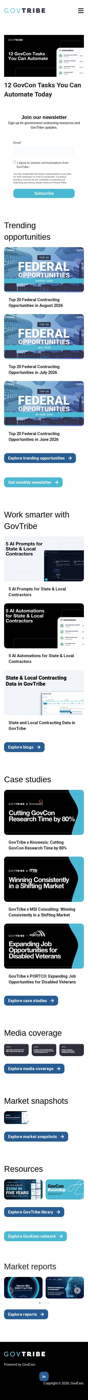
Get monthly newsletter (30, 482)
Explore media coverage (30, 1068)
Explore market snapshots (32, 1136)
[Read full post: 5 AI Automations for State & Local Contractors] (44, 625)
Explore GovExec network (32, 1236)
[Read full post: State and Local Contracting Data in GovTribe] (44, 692)
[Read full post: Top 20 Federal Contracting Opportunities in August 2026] (44, 269)
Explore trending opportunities (36, 458)
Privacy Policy (59, 182)
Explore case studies (27, 1000)
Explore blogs (21, 747)
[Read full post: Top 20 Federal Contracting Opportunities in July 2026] (44, 336)
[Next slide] (77, 1290)
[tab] (39, 1303)
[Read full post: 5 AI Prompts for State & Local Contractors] (44, 558)
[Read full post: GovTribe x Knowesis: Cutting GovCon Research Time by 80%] (44, 812)
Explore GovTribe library (30, 1212)
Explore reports (22, 1314)
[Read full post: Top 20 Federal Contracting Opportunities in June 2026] (44, 403)
